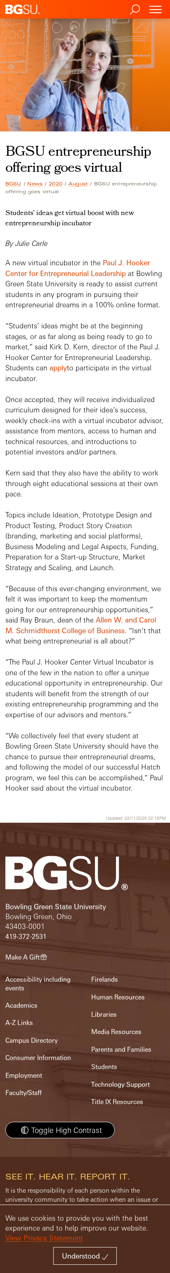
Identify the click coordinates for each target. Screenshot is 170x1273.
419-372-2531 (26, 937)
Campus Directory (31, 1040)
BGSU (13, 184)
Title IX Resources (117, 1102)
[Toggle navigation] (155, 9)
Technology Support (120, 1084)
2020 (55, 184)
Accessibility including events (38, 984)
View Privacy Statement (44, 1237)
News (34, 184)
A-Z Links (19, 1023)
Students (104, 1067)
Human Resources (118, 997)
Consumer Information (38, 1058)
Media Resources (116, 1032)
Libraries (104, 1014)
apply (58, 367)
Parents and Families (121, 1049)
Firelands (104, 979)
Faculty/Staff (23, 1093)
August (78, 184)
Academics (21, 1005)
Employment (23, 1075)
